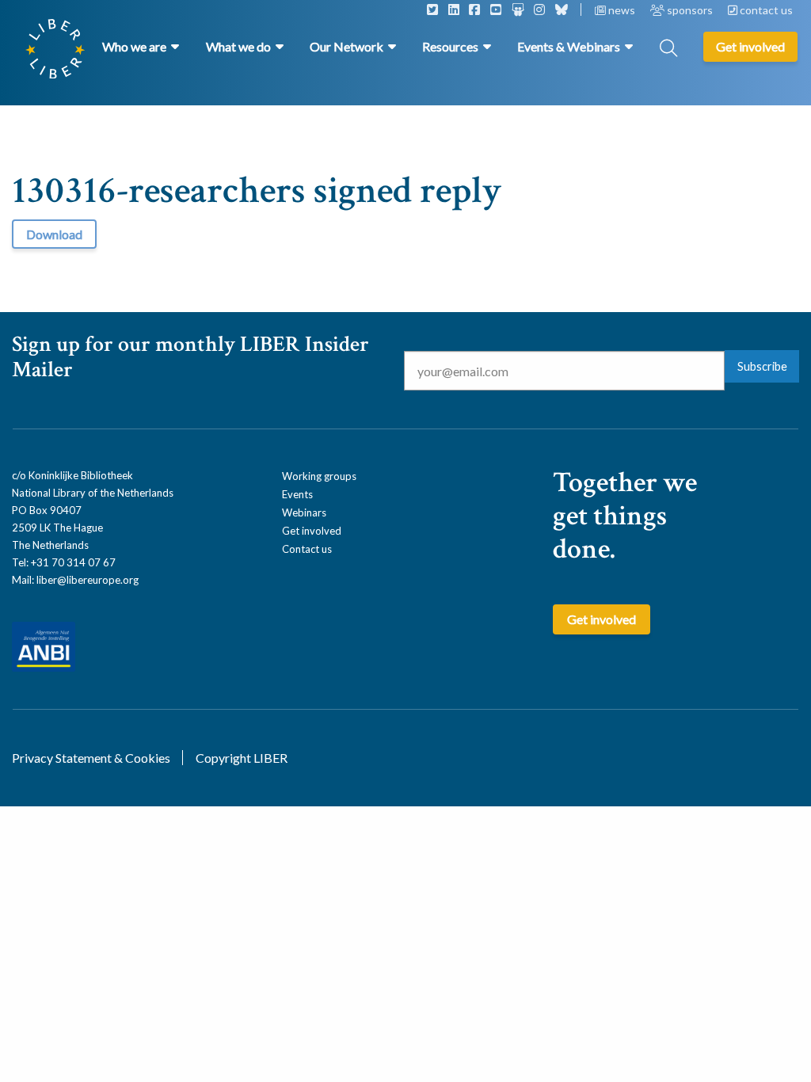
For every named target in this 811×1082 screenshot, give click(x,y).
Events (297, 494)
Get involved (311, 530)
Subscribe (762, 366)
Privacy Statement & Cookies (91, 757)
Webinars (304, 512)
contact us (765, 10)
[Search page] (668, 49)
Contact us (307, 549)
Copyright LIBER (241, 757)
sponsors (689, 10)
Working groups (319, 476)
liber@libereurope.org (87, 579)
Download (54, 234)
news (622, 10)
